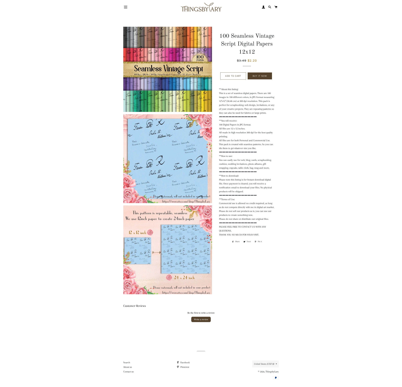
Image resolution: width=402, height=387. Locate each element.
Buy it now (260, 76)
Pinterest (184, 367)
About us (127, 367)
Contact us (128, 371)
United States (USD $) (264, 363)
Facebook (185, 362)
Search (126, 362)
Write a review (201, 319)
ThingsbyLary (272, 371)
